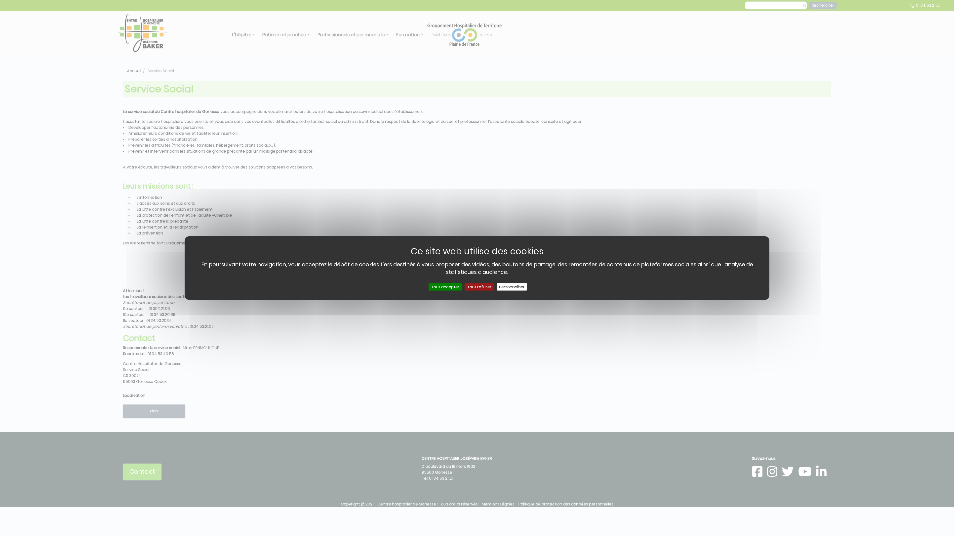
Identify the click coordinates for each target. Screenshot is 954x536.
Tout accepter (445, 287)
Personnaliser (512, 287)
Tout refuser (479, 287)
